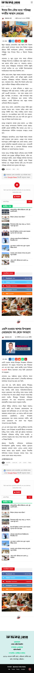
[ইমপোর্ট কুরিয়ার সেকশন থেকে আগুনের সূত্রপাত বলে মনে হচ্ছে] (5, 233)
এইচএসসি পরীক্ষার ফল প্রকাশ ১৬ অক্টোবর (19, 261)
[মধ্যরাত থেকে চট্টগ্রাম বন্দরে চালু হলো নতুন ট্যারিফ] (5, 255)
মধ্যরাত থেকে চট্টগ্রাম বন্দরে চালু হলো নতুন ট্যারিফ (20, 254)
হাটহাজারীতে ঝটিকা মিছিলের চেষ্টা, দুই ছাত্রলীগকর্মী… (20, 210)
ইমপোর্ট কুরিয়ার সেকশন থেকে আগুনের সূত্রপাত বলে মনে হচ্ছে (20, 232)
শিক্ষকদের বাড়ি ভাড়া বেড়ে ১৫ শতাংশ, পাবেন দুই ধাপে (20, 225)
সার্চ (30, 202)
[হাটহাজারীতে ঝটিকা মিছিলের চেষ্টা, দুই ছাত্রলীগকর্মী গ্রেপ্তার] (5, 211)
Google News (12, 177)
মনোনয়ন (24, 462)
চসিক (18, 169)
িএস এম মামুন (5, 464)
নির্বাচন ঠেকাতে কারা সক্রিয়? (17, 217)
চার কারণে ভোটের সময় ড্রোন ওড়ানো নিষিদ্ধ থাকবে (20, 246)
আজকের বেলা (8, 169)
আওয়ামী (4, 370)
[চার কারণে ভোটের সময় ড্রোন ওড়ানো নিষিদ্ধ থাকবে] (5, 248)
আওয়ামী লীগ (8, 462)
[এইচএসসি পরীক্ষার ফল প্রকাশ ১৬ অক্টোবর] (5, 262)
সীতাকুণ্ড (29, 462)
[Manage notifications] (30, 669)
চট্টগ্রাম (14, 169)
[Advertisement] (17, 624)
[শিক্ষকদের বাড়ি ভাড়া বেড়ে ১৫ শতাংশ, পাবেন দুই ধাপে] (5, 226)
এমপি (20, 462)
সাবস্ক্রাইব (18, 196)
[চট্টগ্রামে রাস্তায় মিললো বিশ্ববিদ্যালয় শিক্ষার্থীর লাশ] (5, 240)
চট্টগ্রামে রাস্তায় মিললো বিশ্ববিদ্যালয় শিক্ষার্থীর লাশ (19, 239)
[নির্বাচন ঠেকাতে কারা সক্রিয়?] (5, 219)
